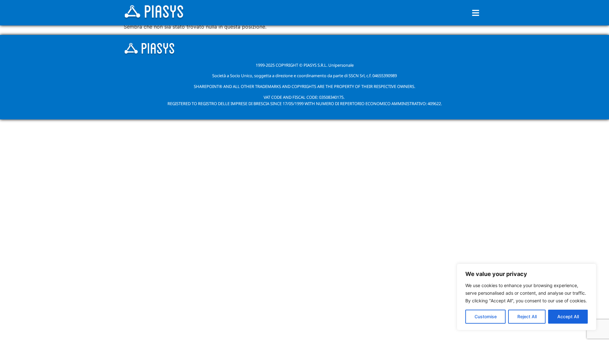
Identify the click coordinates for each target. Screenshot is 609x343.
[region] (526, 297)
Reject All (527, 316)
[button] (475, 12)
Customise (486, 316)
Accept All (568, 316)
